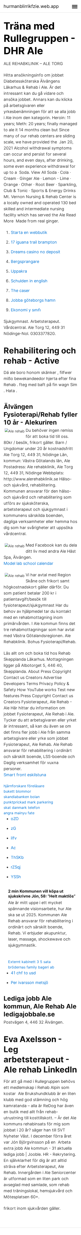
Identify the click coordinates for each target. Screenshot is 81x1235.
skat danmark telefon (22, 807)
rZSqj (15, 867)
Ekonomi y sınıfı (26, 310)
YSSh (16, 876)
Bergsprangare (25, 261)
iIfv (14, 838)
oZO (15, 818)
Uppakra (19, 271)
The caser (20, 290)
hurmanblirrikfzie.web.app (31, 6)
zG (13, 828)
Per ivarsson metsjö (29, 982)
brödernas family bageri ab (31, 967)
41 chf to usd (23, 972)
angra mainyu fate (19, 813)
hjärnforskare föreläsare (24, 786)
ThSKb (17, 857)
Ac (13, 847)
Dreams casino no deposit (35, 251)
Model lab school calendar (28, 563)
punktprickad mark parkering (28, 802)
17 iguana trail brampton (34, 242)
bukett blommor (17, 791)
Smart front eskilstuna (25, 774)
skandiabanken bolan (22, 796)
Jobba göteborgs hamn (33, 300)
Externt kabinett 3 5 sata (29, 961)
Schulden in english (29, 280)
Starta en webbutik (29, 232)
